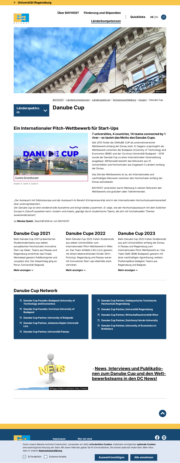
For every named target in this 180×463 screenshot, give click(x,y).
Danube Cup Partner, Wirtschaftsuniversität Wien (129, 314)
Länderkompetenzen (106, 21)
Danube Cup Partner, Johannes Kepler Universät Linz (50, 325)
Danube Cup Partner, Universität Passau (46, 331)
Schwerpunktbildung (124, 100)
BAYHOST (58, 100)
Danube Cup (156, 100)
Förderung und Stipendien (102, 12)
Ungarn (142, 100)
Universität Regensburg (34, 2)
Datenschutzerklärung (50, 450)
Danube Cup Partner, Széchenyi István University (129, 320)
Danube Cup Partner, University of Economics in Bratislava (128, 327)
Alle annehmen (143, 457)
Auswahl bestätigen (111, 457)
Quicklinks (137, 17)
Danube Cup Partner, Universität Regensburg (127, 309)
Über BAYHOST (68, 12)
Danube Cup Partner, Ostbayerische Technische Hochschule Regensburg (131, 302)
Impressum (59, 438)
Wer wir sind (85, 438)
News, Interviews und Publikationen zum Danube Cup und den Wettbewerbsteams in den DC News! (129, 373)
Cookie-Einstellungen (27, 177)
